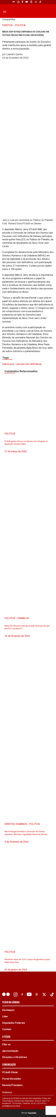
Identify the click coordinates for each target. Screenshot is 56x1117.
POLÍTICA (20, 25)
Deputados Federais (13, 1022)
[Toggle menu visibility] (4, 11)
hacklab (32, 1113)
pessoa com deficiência (29, 364)
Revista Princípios (12, 1085)
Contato (6, 1029)
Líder (5, 1016)
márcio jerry (8, 364)
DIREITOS (7, 25)
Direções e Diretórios (14, 1057)
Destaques (8, 1010)
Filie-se (6, 1044)
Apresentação (10, 1050)
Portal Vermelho (11, 1078)
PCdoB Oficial (10, 1072)
